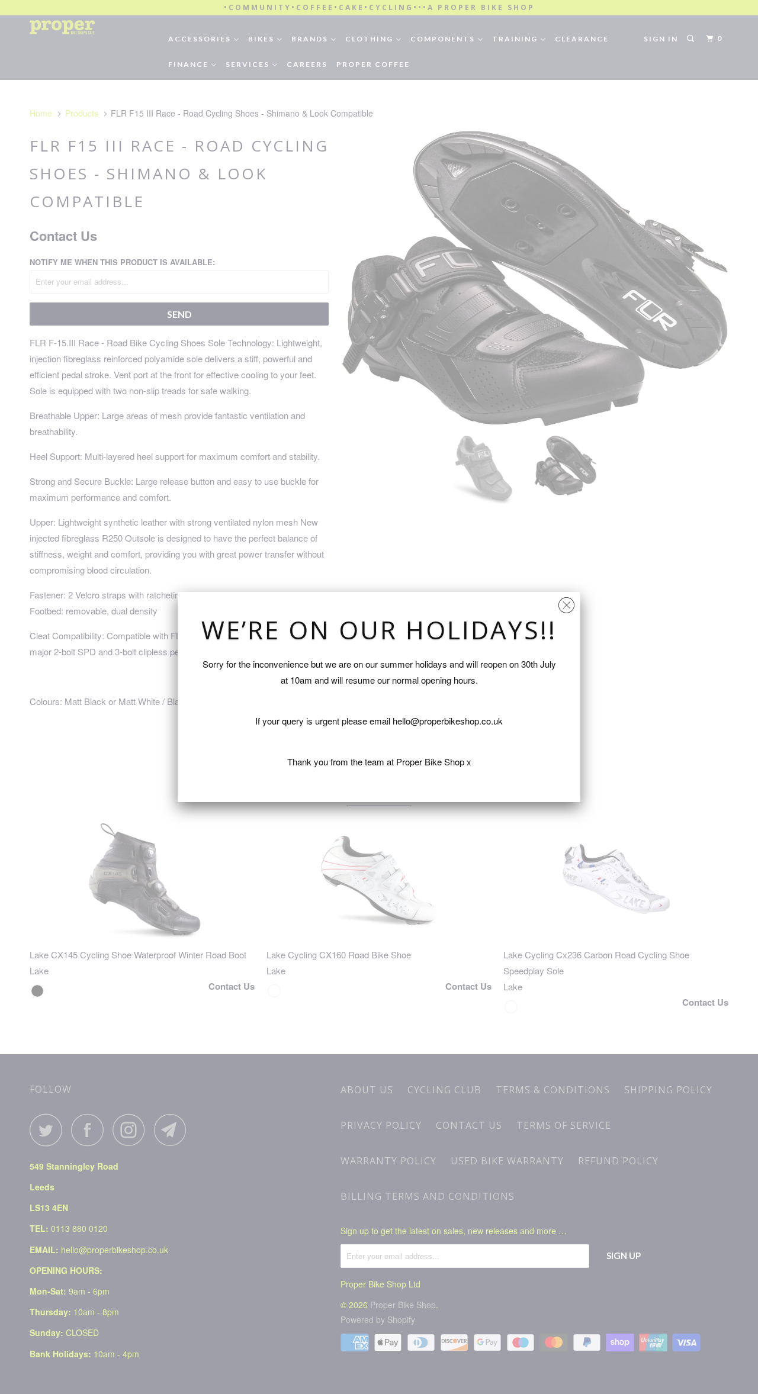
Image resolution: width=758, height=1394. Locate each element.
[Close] (566, 602)
